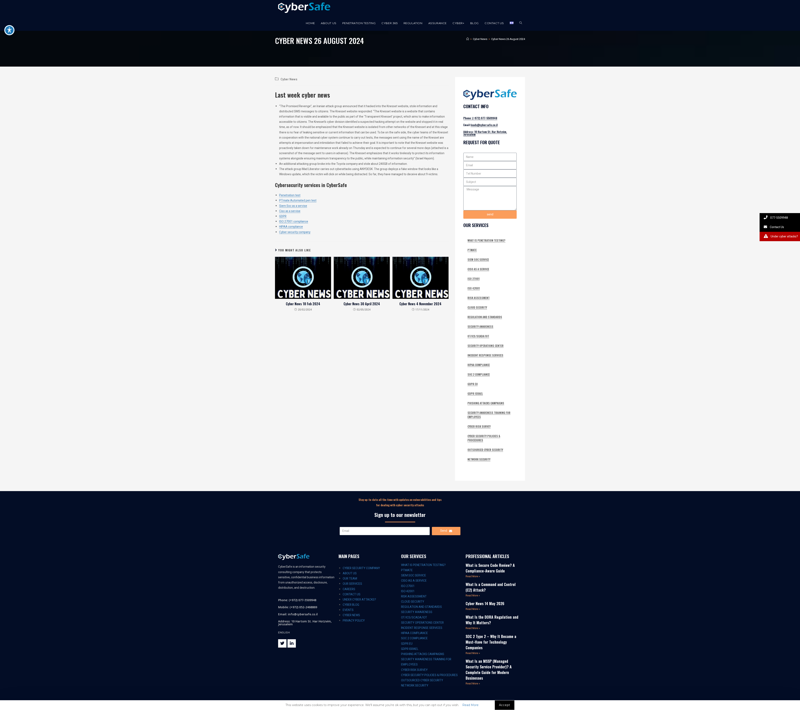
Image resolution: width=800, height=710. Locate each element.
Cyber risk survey (479, 426)
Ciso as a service (478, 269)
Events (348, 610)
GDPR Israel (475, 393)
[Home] (467, 39)
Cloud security (477, 307)
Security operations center (486, 346)
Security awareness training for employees (489, 415)
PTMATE (472, 250)
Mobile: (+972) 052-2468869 (297, 607)
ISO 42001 (474, 288)
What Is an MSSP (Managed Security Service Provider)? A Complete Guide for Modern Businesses (489, 669)
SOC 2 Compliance (479, 374)
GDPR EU (473, 384)
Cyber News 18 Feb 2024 (303, 303)
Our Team (350, 578)
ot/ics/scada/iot (478, 336)
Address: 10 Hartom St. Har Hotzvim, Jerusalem (485, 133)
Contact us (351, 594)
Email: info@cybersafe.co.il (298, 614)
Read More (470, 705)
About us (350, 573)
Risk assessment (479, 298)
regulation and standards (485, 317)
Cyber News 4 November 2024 (420, 303)
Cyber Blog (351, 605)
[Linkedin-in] (292, 643)
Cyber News (289, 79)
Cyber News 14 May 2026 (485, 603)
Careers (349, 589)
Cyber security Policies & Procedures (484, 438)
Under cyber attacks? (359, 599)
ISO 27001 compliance (293, 221)
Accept (504, 705)
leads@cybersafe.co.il (484, 125)
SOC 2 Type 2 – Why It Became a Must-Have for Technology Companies (491, 642)
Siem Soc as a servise (293, 206)
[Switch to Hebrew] (511, 23)
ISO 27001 (474, 279)
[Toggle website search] (520, 23)
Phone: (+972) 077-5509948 (480, 118)
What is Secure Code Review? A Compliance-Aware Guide (490, 567)
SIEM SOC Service (478, 259)
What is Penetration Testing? (486, 240)
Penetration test (289, 195)
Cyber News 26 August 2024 (508, 39)
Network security (479, 459)
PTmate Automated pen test (297, 200)
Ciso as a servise (289, 211)
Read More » (473, 576)
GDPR (282, 216)
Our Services (352, 584)
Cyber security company (294, 232)
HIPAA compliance (291, 227)
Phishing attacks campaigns (486, 403)
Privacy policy (354, 620)
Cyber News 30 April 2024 (362, 303)
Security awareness (480, 326)
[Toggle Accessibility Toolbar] (9, 30)
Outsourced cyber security (485, 450)
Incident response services (485, 355)
